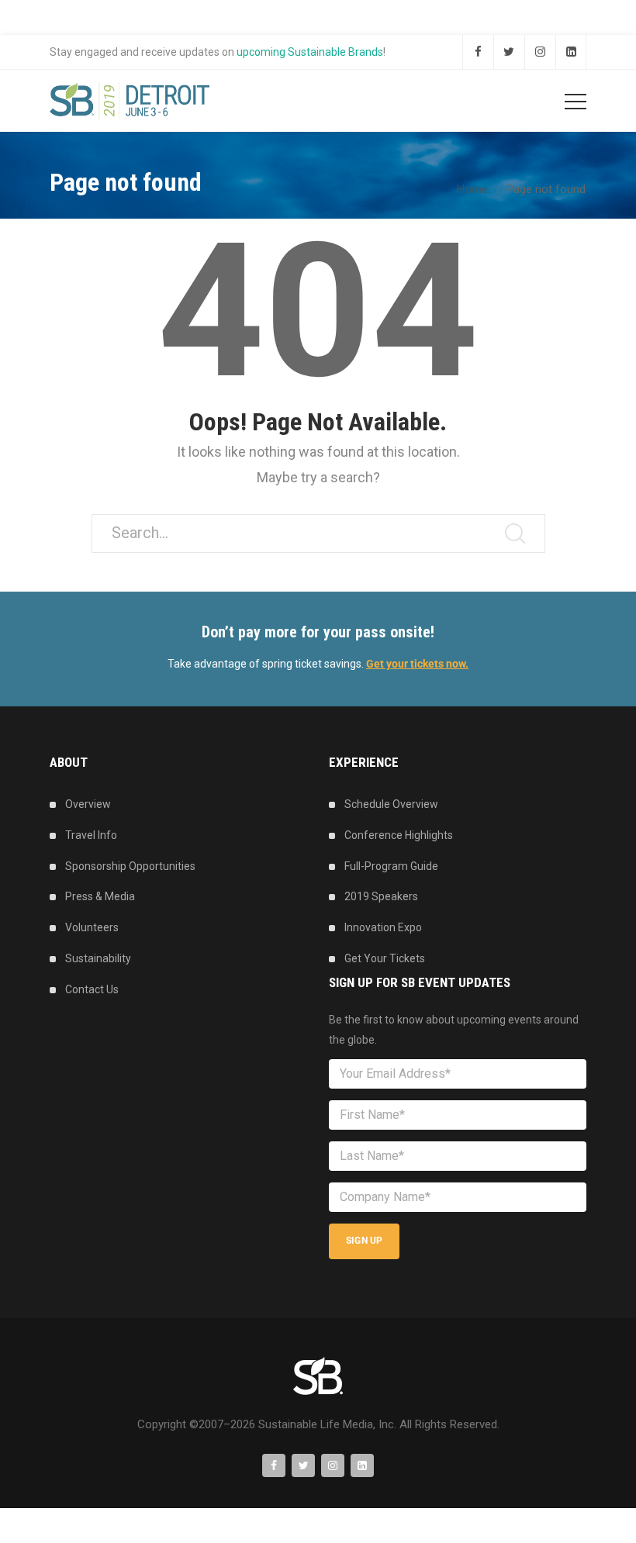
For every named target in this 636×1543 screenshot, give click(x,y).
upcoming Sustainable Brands (310, 52)
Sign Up (364, 1240)
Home (472, 189)
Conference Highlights (398, 835)
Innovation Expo (383, 927)
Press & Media (100, 896)
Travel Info (91, 835)
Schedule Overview (391, 804)
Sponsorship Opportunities (130, 866)
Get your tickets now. (417, 664)
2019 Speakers (381, 896)
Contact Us (92, 989)
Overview (88, 804)
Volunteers (92, 927)
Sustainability (98, 958)
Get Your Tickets (384, 958)
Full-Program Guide (391, 866)
